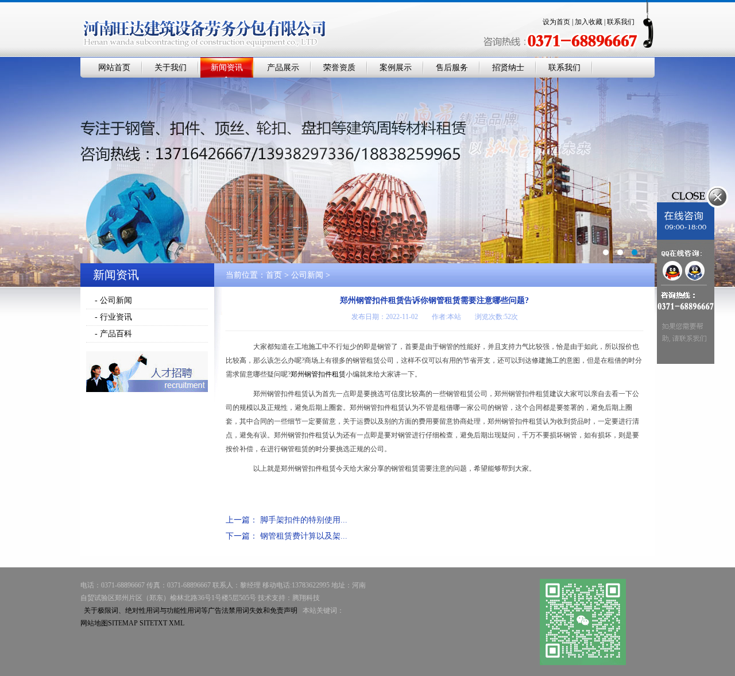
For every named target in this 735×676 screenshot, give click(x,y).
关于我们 (170, 67)
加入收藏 (588, 22)
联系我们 (621, 22)
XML (176, 623)
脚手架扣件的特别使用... (303, 520)
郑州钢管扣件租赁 (318, 374)
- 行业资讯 (113, 317)
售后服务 (452, 67)
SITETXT (153, 623)
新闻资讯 (227, 67)
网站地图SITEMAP (109, 623)
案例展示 (396, 67)
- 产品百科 (113, 333)
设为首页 (556, 22)
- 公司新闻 (113, 300)
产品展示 (283, 67)
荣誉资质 (339, 67)
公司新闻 (307, 275)
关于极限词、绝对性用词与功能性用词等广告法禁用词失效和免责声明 (190, 610)
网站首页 (114, 67)
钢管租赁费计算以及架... (303, 536)
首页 (274, 275)
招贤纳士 (508, 67)
